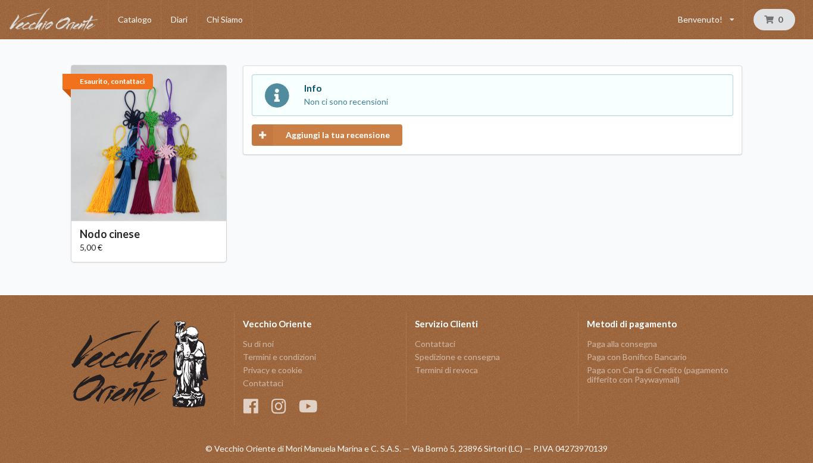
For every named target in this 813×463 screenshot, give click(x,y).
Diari (179, 19)
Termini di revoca (446, 370)
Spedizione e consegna (457, 357)
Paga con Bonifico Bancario (637, 357)
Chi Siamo (225, 19)
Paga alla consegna (622, 344)
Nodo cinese (110, 233)
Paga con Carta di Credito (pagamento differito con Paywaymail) (657, 374)
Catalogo (135, 19)
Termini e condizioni (279, 357)
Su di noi (258, 344)
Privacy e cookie (272, 370)
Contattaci (263, 383)
